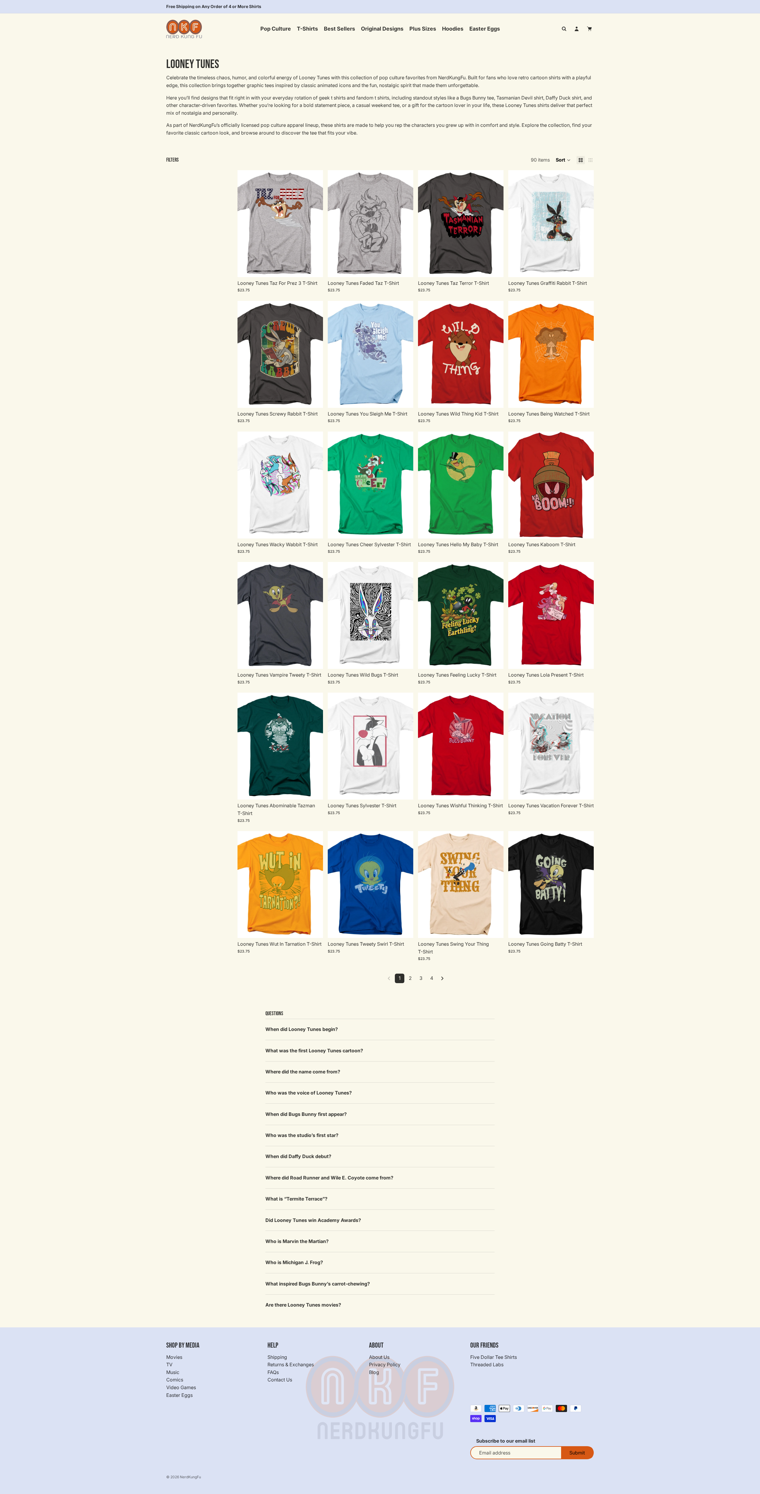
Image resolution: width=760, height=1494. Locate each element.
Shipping (277, 1357)
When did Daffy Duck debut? (298, 1156)
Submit (577, 1453)
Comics (174, 1380)
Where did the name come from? (302, 1072)
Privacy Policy (384, 1364)
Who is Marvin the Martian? (297, 1241)
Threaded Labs (487, 1364)
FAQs (273, 1372)
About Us (379, 1357)
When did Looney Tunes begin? (301, 1029)
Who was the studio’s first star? (301, 1135)
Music (172, 1372)
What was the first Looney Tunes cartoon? (314, 1051)
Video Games (181, 1387)
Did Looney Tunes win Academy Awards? (313, 1220)
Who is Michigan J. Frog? (294, 1262)
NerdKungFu (190, 1477)
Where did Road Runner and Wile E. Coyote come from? (329, 1178)
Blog (374, 1372)
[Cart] (589, 28)
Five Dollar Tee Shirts (493, 1357)
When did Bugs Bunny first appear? (306, 1114)
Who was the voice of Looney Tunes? (308, 1093)
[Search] (564, 28)
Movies (174, 1357)
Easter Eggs (179, 1395)
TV (169, 1364)
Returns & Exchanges (290, 1364)
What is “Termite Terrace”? (296, 1199)
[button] (563, 160)
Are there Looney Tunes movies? (303, 1305)
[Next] (442, 978)
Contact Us (279, 1380)
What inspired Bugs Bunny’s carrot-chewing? (317, 1284)
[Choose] (313, 268)
